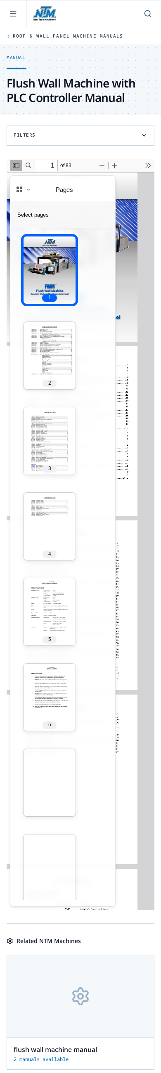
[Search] (148, 13)
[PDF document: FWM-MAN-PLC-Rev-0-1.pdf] (80, 534)
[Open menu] (13, 13)
